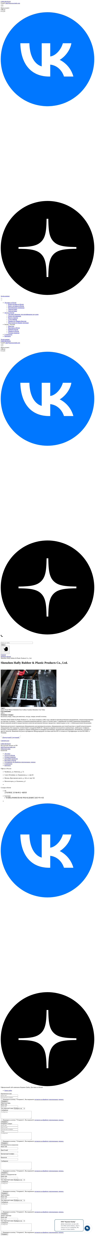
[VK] (47, 897)
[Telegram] (47, 200)
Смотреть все (5, 740)
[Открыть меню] (1, 298)
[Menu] (5, 650)
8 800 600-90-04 (6, 1)
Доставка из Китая (10, 302)
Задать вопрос (5, 296)
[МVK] (47, 105)
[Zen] (47, 294)
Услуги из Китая (9, 755)
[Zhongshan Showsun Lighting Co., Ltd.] (3, 669)
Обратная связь (5, 749)
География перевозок (11, 759)
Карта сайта (8, 1090)
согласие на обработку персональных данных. (49, 1099)
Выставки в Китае (10, 760)
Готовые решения (10, 757)
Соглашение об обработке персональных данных (20, 762)
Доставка (7, 753)
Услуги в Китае (9, 312)
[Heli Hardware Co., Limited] (2, 669)
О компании (8, 334)
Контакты (7, 336)
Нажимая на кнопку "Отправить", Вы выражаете (33, 1099)
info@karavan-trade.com (12, 3)
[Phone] (2, 636)
